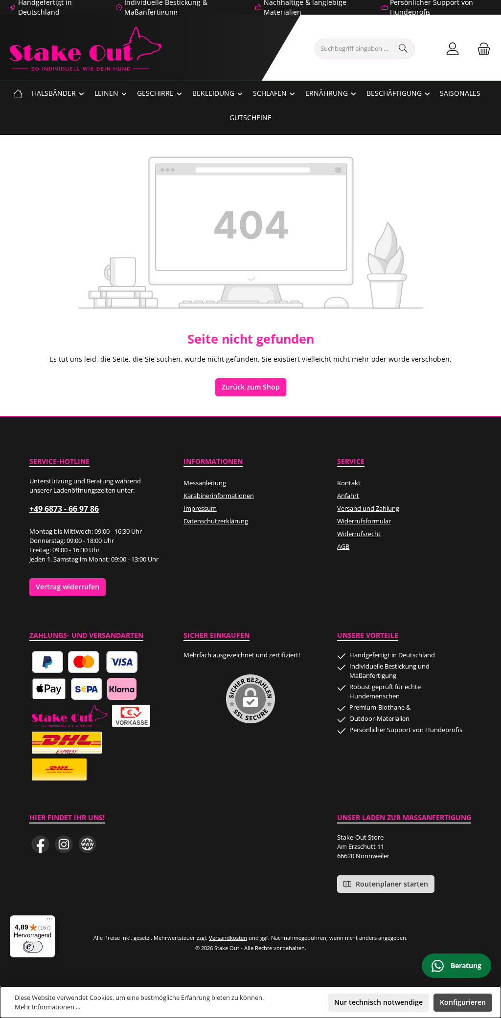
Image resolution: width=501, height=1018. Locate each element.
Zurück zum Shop (251, 387)
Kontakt (349, 483)
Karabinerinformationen (218, 496)
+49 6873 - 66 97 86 (64, 508)
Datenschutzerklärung (215, 521)
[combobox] (354, 49)
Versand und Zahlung (368, 508)
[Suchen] (403, 49)
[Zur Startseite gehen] (85, 49)
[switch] (33, 947)
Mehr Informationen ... (47, 1007)
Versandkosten (228, 937)
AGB (343, 546)
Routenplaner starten (391, 884)
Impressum (200, 508)
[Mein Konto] (452, 49)
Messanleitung (204, 483)
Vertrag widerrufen (67, 587)
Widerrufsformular (364, 521)
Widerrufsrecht (359, 534)
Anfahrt (348, 496)
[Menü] (49, 921)
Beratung (465, 965)
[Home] (18, 93)
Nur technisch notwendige (378, 1002)
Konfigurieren (463, 1002)
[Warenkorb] (481, 49)
